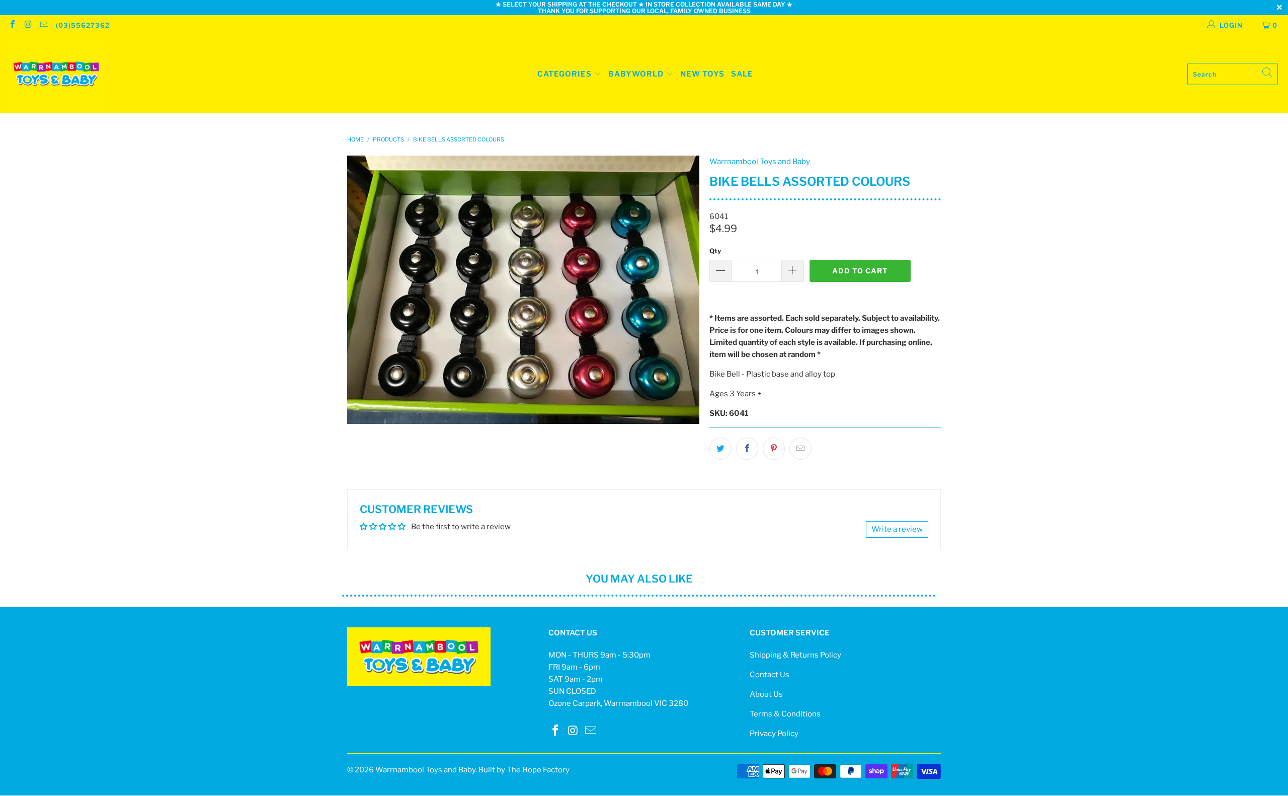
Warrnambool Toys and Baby (759, 161)
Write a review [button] (897, 529)
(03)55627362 (83, 25)
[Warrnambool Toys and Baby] (56, 74)
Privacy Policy (774, 733)
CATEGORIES (564, 74)
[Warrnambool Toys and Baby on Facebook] (12, 25)
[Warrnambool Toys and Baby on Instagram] (27, 25)
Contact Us (769, 674)
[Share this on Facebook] (747, 449)
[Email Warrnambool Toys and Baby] (43, 25)
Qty (715, 251)
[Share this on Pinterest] (774, 449)
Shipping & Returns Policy (795, 655)
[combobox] (1232, 74)
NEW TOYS (702, 74)
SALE (742, 74)
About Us (766, 694)
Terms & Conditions (785, 713)
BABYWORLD (637, 74)
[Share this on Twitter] (720, 449)
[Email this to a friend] (800, 449)
